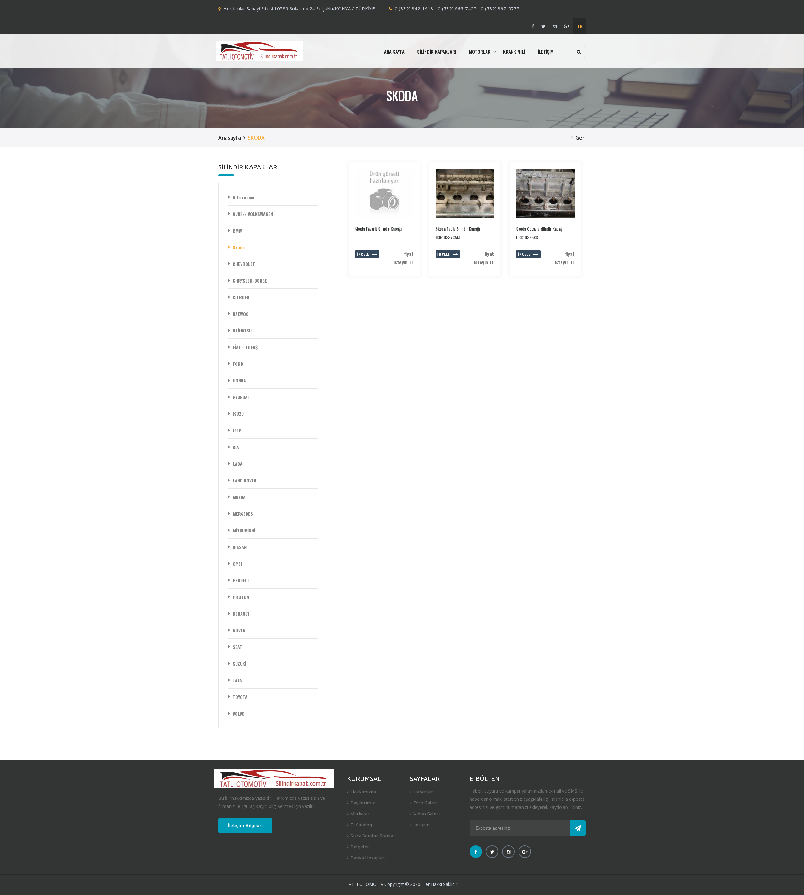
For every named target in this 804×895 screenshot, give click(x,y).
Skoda (239, 247)
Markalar (359, 813)
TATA (237, 680)
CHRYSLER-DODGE (250, 280)
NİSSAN (240, 547)
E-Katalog (361, 824)
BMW (237, 230)
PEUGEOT (241, 580)
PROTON (241, 597)
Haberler (423, 791)
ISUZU (238, 413)
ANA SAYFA (394, 51)
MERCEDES (243, 513)
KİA (236, 447)
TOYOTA (240, 697)
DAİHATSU (242, 330)
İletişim (421, 824)
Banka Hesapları (368, 857)
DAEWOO (241, 313)
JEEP (237, 430)
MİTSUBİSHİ (244, 530)
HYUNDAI (241, 397)
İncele (363, 254)
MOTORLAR (480, 51)
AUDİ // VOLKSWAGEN (253, 214)
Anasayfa (229, 137)
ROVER (239, 630)
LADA (237, 463)
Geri (580, 137)
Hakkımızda (363, 791)
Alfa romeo (243, 197)
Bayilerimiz (362, 802)
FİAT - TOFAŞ (245, 347)
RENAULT (241, 613)
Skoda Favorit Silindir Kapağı (378, 228)
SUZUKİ (239, 663)
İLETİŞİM (546, 51)
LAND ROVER (245, 480)
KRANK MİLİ (514, 51)
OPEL (238, 563)
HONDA (239, 380)
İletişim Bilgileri (245, 825)
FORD (238, 363)
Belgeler (359, 846)
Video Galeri (426, 813)
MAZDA (239, 497)
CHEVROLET (244, 264)
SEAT (237, 647)
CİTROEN (241, 297)
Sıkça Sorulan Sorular (372, 835)
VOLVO (239, 713)
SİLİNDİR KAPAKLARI (436, 51)
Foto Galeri (425, 802)
